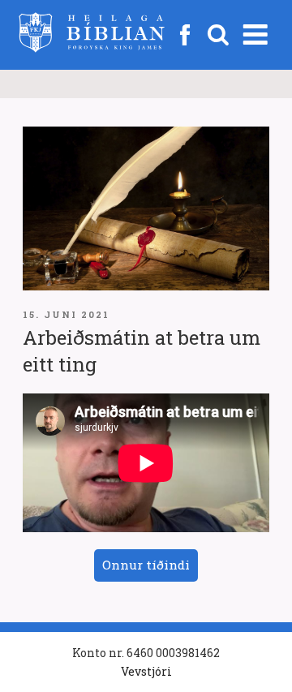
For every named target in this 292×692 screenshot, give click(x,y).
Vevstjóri (146, 671)
